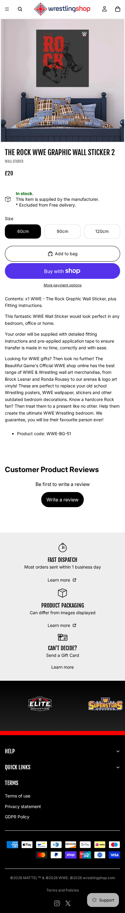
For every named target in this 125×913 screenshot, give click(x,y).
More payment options (63, 285)
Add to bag (66, 253)
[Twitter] (68, 903)
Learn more (59, 579)
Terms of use (17, 795)
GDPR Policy (17, 816)
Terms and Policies (62, 890)
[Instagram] (57, 903)
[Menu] (7, 9)
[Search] (20, 9)
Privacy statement (23, 806)
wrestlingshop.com (99, 878)
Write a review (62, 500)
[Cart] (117, 9)
